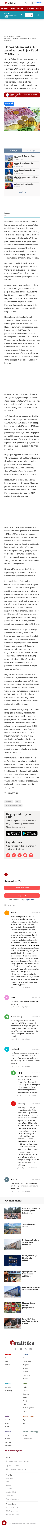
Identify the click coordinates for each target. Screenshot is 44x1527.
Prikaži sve (22, 192)
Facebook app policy (12, 1499)
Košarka (25, 1391)
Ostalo (25, 1411)
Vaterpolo (26, 1397)
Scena (7, 1435)
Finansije (8, 1387)
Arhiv (7, 1482)
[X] (19, 855)
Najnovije (4, 8)
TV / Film (8, 1442)
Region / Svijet (28, 1416)
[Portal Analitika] (10, 3)
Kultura (8, 1432)
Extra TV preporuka (12, 1511)
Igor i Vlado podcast (12, 1507)
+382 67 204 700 (14, 1465)
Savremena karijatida (13, 1451)
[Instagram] (14, 855)
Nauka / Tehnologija (31, 1432)
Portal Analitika (9, 36)
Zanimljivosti (9, 1420)
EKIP (17, 802)
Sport (25, 1384)
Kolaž (7, 1416)
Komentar (8, 1358)
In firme (25, 1435)
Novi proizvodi (27, 1439)
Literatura (8, 1446)
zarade (8, 802)
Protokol (7, 1365)
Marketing (8, 1391)
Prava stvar (26, 1375)
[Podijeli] (20, 15)
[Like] (12, 988)
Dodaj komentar (22, 887)
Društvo (20, 8)
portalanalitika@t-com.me (17, 1469)
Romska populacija (13, 805)
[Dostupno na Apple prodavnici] (13, 833)
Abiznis (38, 8)
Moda (7, 1427)
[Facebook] (8, 855)
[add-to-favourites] (38, 15)
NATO (7, 1361)
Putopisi (25, 1379)
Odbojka (25, 1401)
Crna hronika (29, 8)
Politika (12, 8)
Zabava (7, 1423)
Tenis (24, 1404)
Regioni (25, 1368)
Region (25, 1420)
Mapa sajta (9, 1495)
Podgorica (26, 1365)
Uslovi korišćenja (11, 1492)
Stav (24, 1358)
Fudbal (25, 1387)
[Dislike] (16, 988)
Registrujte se (30, 900)
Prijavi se (22, 895)
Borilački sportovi (28, 1408)
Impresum (9, 1478)
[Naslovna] (4, 1522)
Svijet (24, 1423)
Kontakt (8, 1485)
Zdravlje (25, 1372)
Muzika (7, 1439)
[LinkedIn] (31, 855)
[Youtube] (25, 855)
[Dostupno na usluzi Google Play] (30, 833)
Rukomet (26, 1394)
